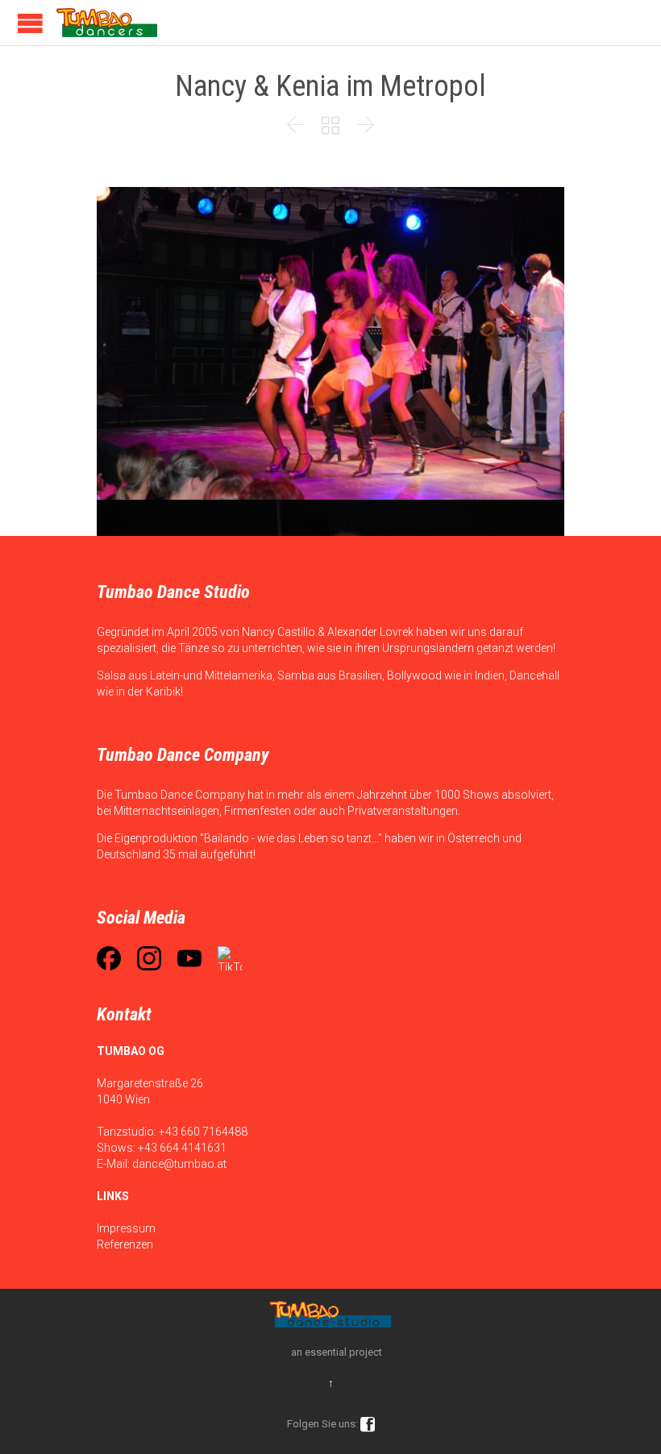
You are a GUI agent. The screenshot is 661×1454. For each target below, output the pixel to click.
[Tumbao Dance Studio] (106, 22)
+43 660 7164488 (203, 1131)
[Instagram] (149, 958)
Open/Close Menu (30, 23)
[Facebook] (109, 958)
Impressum (126, 1228)
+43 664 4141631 (182, 1147)
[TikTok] (230, 958)
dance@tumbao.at (179, 1163)
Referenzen (125, 1244)
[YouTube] (189, 958)
